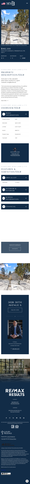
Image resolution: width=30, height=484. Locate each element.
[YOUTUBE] (16, 417)
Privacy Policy (13, 439)
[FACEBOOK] (6, 417)
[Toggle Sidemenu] (27, 3)
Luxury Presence (11, 436)
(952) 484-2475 (15, 153)
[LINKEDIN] (13, 417)
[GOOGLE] (20, 417)
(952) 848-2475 (15, 402)
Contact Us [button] (15, 376)
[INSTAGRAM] (9, 417)
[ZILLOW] (23, 417)
